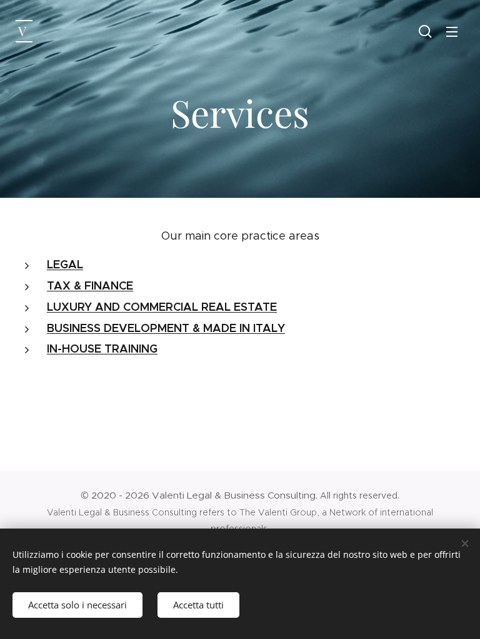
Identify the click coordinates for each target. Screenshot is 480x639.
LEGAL (65, 264)
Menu (451, 31)
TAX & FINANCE (90, 285)
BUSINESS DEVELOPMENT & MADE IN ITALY (166, 328)
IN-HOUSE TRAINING (102, 348)
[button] (425, 31)
